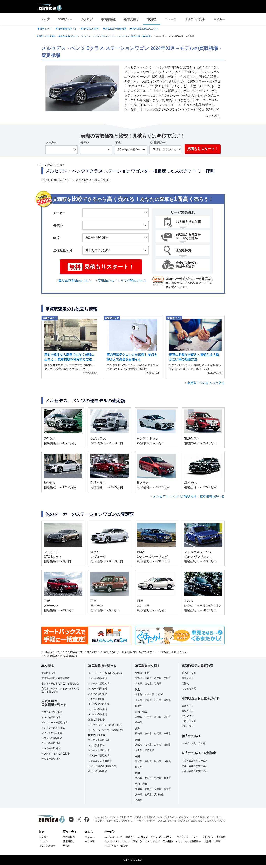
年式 (118, 142)
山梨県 (138, 705)
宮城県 (167, 678)
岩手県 (157, 678)
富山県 (157, 717)
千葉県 (138, 700)
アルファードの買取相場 (54, 722)
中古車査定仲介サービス (195, 760)
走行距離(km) (158, 142)
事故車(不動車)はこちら (75, 280)
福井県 (138, 722)
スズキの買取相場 (97, 694)
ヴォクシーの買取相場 (53, 727)
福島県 (157, 683)
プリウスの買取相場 (52, 712)
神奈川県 (149, 694)
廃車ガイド (188, 678)
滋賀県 (167, 744)
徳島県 (138, 778)
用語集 (185, 683)
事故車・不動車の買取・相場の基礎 (60, 683)
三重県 (167, 733)
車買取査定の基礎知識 (114, 28)
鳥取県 (138, 761)
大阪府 (138, 744)
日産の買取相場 (96, 699)
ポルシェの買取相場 (98, 750)
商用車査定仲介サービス (195, 770)
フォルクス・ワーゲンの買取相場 (105, 729)
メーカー (51, 142)
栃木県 (157, 700)
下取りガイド (189, 721)
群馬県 (167, 700)
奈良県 (138, 750)
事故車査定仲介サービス (195, 765)
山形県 (148, 683)
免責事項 (220, 837)
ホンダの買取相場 (97, 688)
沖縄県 (138, 800)
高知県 (167, 778)
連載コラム (188, 726)
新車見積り (131, 19)
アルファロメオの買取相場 (102, 766)
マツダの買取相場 (97, 709)
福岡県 (138, 789)
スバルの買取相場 (97, 714)
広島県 (167, 761)
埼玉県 (160, 694)
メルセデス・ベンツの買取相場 (104, 724)
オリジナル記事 (195, 19)
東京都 (138, 694)
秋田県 (138, 683)
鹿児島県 (159, 794)
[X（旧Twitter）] (79, 819)
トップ (45, 19)
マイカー (219, 19)
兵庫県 (148, 744)
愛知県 (138, 733)
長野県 (148, 717)
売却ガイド (188, 716)
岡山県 (157, 761)
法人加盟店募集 (193, 841)
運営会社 (130, 837)
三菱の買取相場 (96, 719)
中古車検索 (108, 19)
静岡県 (157, 733)
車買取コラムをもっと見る (206, 383)
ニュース (170, 19)
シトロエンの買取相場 (100, 760)
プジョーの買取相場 (98, 755)
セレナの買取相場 (50, 748)
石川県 (167, 717)
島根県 (148, 761)
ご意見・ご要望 (212, 841)
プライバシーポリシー (162, 837)
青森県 (148, 678)
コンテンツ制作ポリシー (117, 841)
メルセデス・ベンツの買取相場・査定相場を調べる (189, 496)
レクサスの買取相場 (98, 683)
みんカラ (89, 841)
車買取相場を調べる (65, 28)
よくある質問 (189, 688)
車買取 (151, 19)
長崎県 (157, 789)
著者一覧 (138, 841)
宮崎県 (148, 794)
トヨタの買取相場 (97, 678)
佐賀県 (148, 789)
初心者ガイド (189, 673)
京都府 (157, 744)
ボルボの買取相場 (97, 771)
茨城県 (148, 700)
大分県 (138, 794)
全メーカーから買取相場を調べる (105, 673)
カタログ (87, 19)
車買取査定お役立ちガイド (144, 28)
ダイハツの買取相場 (98, 704)
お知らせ (142, 837)
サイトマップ (153, 841)
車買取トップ (44, 28)
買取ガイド (188, 711)
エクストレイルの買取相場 (55, 753)
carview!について (113, 837)
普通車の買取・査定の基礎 (55, 678)
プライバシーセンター (188, 837)
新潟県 (138, 717)
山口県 (138, 767)
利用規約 (208, 837)
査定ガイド (188, 705)
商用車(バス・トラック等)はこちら (122, 280)
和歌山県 (149, 750)
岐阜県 (148, 733)
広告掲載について (172, 841)
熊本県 (167, 789)
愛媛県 (157, 778)
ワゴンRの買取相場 (51, 738)
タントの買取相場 (50, 743)
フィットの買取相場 (52, 733)
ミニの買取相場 (96, 745)
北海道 (138, 678)
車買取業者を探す (89, 28)
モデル (84, 142)
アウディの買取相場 (98, 740)
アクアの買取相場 (50, 717)
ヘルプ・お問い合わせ (193, 743)
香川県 (148, 778)
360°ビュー (65, 19)
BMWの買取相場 (97, 735)
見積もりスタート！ (202, 149)
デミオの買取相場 (50, 758)
